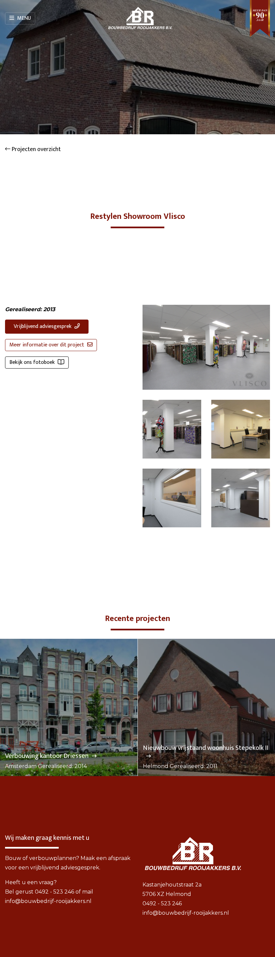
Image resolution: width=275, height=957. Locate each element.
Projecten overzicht (35, 149)
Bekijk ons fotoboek (32, 362)
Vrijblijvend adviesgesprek (43, 326)
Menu (23, 18)
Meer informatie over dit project (47, 344)
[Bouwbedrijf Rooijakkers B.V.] (140, 18)
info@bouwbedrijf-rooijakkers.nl (48, 901)
